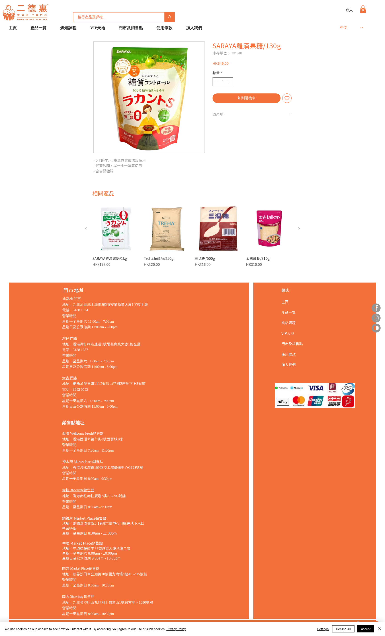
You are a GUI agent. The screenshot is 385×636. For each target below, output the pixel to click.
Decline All (343, 629)
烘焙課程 (288, 322)
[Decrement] (216, 82)
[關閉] (379, 628)
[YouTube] (376, 328)
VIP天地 (287, 333)
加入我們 (288, 364)
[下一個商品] (299, 228)
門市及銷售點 (292, 343)
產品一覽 (288, 312)
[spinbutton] (222, 82)
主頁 (285, 301)
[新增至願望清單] (287, 98)
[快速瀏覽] (115, 228)
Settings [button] (323, 629)
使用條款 (288, 354)
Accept (366, 629)
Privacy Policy (176, 629)
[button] (363, 9)
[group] (192, 236)
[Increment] (229, 82)
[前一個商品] (86, 228)
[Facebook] (376, 308)
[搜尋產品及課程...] (169, 17)
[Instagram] (376, 318)
